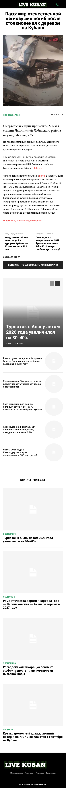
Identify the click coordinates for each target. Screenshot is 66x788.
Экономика (10, 534)
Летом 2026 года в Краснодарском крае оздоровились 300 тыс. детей (20, 452)
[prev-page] (52, 283)
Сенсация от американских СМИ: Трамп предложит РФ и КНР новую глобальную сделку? (48, 243)
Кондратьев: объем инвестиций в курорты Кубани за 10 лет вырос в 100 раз (16, 243)
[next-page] (57, 283)
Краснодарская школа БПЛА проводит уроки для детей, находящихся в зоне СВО (19, 429)
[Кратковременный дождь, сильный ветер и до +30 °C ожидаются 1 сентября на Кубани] (54, 407)
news (8, 343)
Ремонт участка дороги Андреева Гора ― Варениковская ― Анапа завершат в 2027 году (22, 361)
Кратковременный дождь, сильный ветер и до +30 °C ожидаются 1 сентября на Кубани (22, 407)
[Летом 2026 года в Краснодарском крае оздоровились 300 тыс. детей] (54, 452)
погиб (42, 175)
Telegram (38, 168)
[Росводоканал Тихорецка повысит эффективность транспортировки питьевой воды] (54, 384)
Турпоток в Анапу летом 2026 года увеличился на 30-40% (33, 332)
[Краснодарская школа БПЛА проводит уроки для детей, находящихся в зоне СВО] (54, 430)
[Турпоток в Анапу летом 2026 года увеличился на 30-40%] (33, 312)
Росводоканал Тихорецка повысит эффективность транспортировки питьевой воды (23, 384)
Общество (9, 597)
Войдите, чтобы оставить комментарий (33, 265)
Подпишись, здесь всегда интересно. (23, 220)
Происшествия (11, 115)
